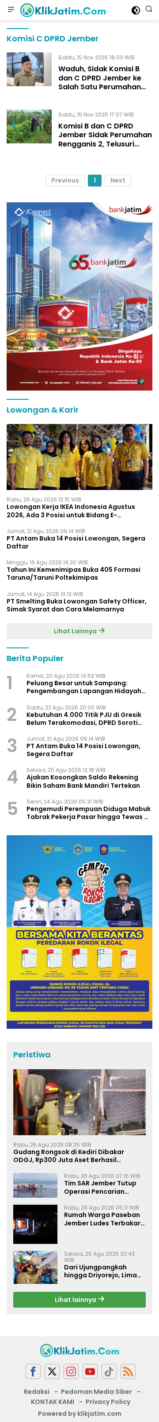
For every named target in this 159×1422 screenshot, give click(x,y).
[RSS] (128, 1371)
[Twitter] (52, 1371)
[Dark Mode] (136, 10)
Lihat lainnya (76, 1299)
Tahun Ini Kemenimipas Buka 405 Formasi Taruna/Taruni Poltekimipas (73, 573)
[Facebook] (33, 1371)
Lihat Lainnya (76, 631)
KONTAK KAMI (52, 1401)
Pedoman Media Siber (96, 1391)
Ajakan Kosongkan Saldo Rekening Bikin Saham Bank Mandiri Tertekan (83, 781)
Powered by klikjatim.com (79, 1413)
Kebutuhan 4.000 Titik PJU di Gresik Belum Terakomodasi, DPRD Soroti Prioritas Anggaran (83, 719)
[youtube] (90, 1371)
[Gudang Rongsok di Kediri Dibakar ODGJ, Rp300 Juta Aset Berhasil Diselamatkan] (79, 1102)
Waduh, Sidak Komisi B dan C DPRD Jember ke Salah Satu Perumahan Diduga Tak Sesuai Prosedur (99, 87)
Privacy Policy (108, 1401)
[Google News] (109, 1371)
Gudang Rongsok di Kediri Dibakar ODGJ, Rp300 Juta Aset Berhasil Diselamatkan (68, 1156)
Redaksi (36, 1391)
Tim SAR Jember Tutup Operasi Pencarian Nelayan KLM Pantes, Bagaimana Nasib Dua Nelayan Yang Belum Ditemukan (100, 1187)
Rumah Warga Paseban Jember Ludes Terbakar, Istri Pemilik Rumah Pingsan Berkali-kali (103, 1219)
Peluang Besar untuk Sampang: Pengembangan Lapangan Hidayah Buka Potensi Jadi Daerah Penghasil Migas (84, 687)
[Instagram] (71, 1371)
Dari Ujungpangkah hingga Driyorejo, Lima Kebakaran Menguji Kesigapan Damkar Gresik (100, 1271)
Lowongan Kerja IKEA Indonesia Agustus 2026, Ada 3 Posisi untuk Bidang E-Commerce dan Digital (71, 511)
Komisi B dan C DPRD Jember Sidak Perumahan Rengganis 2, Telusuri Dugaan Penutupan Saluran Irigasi (105, 144)
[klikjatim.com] (62, 10)
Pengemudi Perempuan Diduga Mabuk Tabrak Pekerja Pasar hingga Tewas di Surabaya (88, 813)
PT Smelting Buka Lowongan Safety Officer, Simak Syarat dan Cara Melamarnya (77, 605)
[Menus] (11, 10)
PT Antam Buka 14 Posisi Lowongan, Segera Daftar (76, 542)
